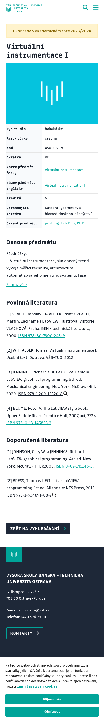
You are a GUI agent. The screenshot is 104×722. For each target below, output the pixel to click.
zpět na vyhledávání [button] (34, 528)
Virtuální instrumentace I (65, 169)
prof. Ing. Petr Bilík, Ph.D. (65, 223)
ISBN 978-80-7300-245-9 (41, 335)
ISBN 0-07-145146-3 (74, 466)
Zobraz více (16, 284)
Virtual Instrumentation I (65, 185)
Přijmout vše (52, 699)
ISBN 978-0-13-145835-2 (28, 422)
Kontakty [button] (21, 633)
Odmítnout (52, 711)
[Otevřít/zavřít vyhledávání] (86, 8)
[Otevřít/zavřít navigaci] (95, 7)
